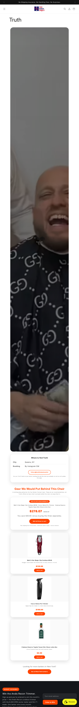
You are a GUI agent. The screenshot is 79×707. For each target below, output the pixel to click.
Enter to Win (50, 702)
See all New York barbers (39, 671)
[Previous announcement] (4, 2)
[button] (4, 9)
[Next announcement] (75, 2)
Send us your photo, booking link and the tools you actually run (38, 476)
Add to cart (40, 570)
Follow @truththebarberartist (39, 472)
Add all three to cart (39, 521)
